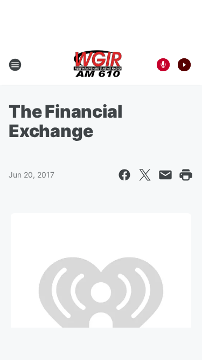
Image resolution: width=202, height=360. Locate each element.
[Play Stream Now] (184, 64)
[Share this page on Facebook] (124, 174)
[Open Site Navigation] (15, 64)
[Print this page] (185, 174)
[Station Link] (97, 64)
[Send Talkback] (163, 64)
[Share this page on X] (144, 174)
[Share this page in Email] (165, 174)
